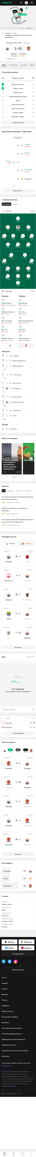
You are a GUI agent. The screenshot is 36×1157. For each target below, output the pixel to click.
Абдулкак (8, 161)
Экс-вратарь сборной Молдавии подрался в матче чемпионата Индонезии (18, 520)
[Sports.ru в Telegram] (4, 961)
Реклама (4, 1000)
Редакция (5, 983)
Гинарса (27, 172)
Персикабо (22, 54)
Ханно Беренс (7, 303)
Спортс (3, 28)
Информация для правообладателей (13, 1039)
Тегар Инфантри (25, 340)
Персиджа (13, 54)
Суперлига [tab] (28, 491)
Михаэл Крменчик (9, 312)
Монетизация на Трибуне (10, 1017)
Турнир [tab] (32, 65)
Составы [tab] (24, 65)
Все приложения (18, 954)
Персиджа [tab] (10, 491)
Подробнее (13, 1086)
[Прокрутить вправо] (31, 458)
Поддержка (5, 1006)
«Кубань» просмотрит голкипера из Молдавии (14, 509)
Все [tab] (3, 491)
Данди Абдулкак (8, 338)
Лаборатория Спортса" (9, 1045)
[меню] (32, 3)
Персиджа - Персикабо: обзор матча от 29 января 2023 (30, 28)
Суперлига (22, 28)
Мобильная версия (18, 970)
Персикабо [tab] (19, 491)
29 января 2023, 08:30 (14, 43)
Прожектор (5, 1022)
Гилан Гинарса (24, 323)
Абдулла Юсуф (8, 340)
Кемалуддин (28, 170)
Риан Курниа (24, 305)
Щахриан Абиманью (9, 305)
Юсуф (9, 59)
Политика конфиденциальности (12, 1034)
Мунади (27, 153)
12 (4, 525)
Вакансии (5, 994)
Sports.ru (6, 1071)
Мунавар (27, 144)
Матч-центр (15, 28)
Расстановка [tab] (6, 204)
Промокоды (5, 1056)
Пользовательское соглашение (12, 1028)
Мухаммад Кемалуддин (27, 321)
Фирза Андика (7, 323)
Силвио (27, 155)
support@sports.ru (7, 1066)
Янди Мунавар (24, 338)
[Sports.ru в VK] (10, 961)
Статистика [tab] (13, 65)
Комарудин (28, 179)
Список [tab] (15, 204)
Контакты (5, 989)
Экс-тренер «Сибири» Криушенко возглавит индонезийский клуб (18, 498)
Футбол (8, 28)
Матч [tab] (4, 65)
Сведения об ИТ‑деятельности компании (15, 1051)
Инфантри (28, 146)
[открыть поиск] (21, 2)
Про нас (4, 977)
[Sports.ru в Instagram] (16, 961)
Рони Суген (23, 314)
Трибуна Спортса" (7, 1011)
